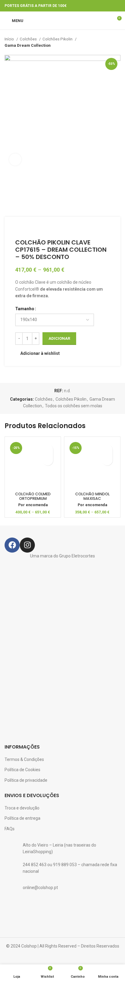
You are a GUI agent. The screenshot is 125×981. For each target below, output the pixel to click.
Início (10, 39)
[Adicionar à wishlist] (47, 449)
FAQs (10, 828)
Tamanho (24, 308)
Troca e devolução (22, 808)
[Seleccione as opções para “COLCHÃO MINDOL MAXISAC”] (107, 460)
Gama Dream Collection (28, 45)
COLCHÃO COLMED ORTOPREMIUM (33, 496)
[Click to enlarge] (15, 159)
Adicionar (59, 338)
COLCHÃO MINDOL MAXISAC (92, 496)
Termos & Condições (24, 759)
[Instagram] (27, 545)
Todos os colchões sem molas (73, 405)
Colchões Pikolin (57, 39)
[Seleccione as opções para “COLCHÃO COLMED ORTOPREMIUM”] (47, 460)
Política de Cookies (22, 769)
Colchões (29, 39)
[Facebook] (12, 545)
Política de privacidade (26, 780)
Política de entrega (22, 818)
